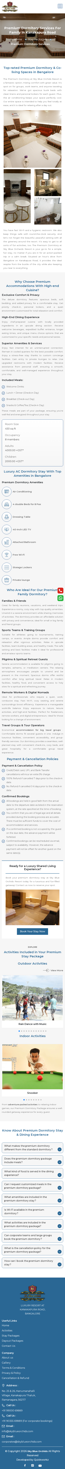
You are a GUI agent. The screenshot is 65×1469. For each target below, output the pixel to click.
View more (57, 970)
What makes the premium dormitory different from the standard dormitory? (28, 1147)
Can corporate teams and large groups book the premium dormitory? (28, 1237)
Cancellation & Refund (15, 1378)
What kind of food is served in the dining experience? (29, 1173)
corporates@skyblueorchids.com (22, 1441)
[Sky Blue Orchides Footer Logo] (32, 1292)
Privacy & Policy (11, 1373)
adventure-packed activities (23, 1104)
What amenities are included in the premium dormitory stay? (25, 1199)
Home (18, 39)
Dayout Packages (12, 1340)
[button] (19, 1031)
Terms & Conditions (13, 1367)
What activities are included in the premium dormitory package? (25, 1224)
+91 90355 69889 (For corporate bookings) (27, 1421)
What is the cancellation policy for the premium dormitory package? (27, 1250)
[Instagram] (32, 1466)
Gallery (6, 1362)
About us (7, 1357)
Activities (7, 1330)
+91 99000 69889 (12, 1410)
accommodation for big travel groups (39, 730)
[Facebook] (24, 1466)
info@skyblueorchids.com (17, 1431)
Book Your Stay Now (32, 931)
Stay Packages (37, 39)
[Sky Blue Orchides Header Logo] (10, 6)
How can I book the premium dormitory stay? (28, 1263)
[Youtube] (40, 1466)
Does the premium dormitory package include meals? (28, 1160)
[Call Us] (60, 591)
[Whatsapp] (60, 598)
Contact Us (8, 1345)
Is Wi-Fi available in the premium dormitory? (24, 1211)
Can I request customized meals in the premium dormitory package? (27, 1186)
